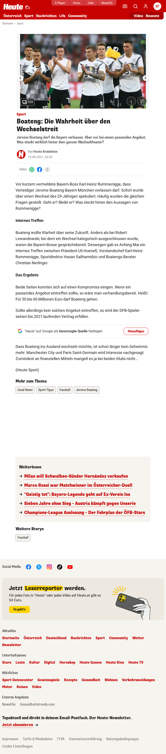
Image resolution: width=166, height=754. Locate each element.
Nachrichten (81, 638)
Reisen (22, 687)
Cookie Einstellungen (17, 746)
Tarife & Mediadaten (38, 739)
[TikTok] (59, 567)
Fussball (64, 390)
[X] (39, 567)
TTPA (61, 739)
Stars (6, 662)
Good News (25, 390)
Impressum (10, 739)
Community (77, 16)
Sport (29, 16)
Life (62, 16)
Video (138, 16)
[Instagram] (49, 567)
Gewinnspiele (48, 680)
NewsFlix (106, 3)
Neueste (152, 16)
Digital (49, 662)
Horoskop (67, 662)
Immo (76, 3)
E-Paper (60, 3)
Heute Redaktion (45, 152)
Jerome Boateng (86, 390)
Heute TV (136, 662)
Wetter (138, 638)
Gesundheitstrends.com (37, 704)
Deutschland (56, 638)
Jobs (91, 3)
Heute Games (91, 662)
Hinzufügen (136, 331)
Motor (7, 687)
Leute (20, 662)
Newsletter (11, 645)
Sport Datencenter (17, 680)
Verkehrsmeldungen (138, 680)
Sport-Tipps (46, 390)
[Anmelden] (145, 6)
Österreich (12, 16)
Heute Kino (115, 662)
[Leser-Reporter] (125, 6)
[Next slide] (145, 78)
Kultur (34, 662)
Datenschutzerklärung (85, 739)
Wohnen (111, 680)
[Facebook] (39, 169)
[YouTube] (70, 567)
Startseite (7, 23)
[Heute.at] (13, 7)
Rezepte (70, 680)
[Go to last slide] (20, 78)
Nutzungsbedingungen (122, 739)
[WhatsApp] (31, 169)
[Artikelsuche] (135, 6)
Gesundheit (91, 680)
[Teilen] (47, 169)
